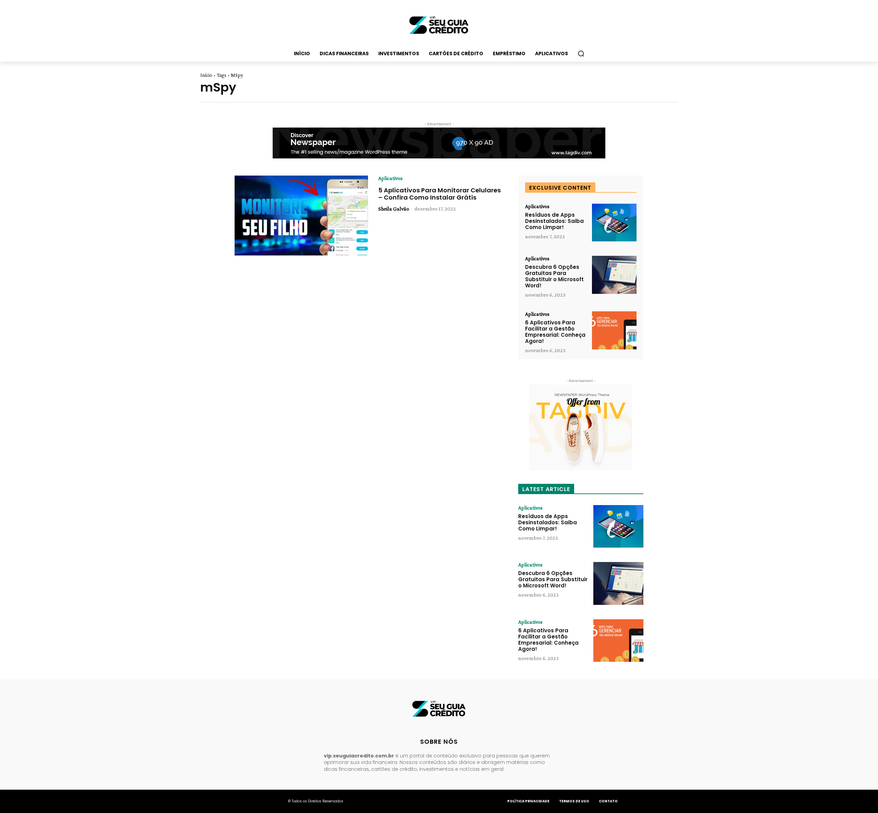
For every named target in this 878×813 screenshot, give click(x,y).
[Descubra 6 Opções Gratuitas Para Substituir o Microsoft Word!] (614, 275)
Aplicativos (390, 178)
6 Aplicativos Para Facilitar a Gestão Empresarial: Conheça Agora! (555, 332)
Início (206, 75)
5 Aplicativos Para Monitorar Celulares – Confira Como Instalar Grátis (439, 194)
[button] (581, 53)
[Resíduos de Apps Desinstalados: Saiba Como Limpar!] (614, 223)
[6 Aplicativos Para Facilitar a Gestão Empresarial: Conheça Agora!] (614, 330)
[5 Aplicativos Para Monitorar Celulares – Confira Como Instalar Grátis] (301, 216)
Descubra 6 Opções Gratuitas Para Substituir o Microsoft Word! (554, 276)
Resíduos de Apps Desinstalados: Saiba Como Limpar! (554, 221)
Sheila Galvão (393, 209)
